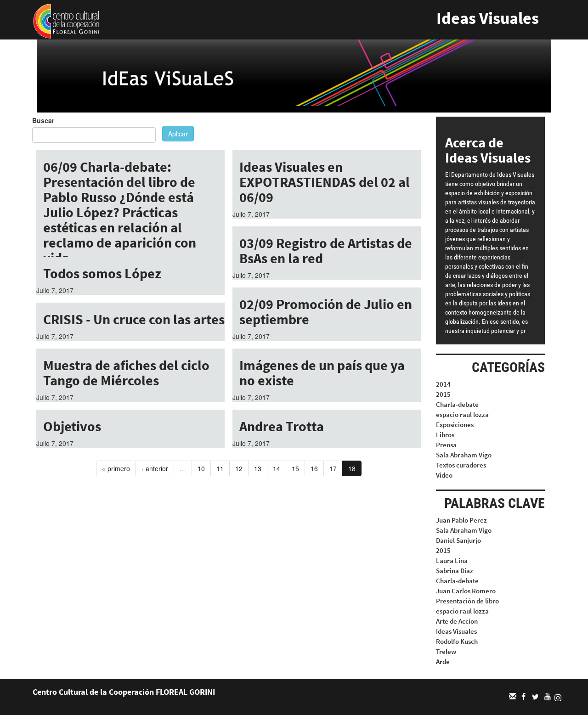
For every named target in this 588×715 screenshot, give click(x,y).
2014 (443, 384)
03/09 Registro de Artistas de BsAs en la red (325, 250)
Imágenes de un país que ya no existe (322, 372)
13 (257, 468)
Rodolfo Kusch (457, 641)
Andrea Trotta (281, 426)
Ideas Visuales (487, 18)
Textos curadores (461, 465)
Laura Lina (452, 560)
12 (239, 468)
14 (276, 468)
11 (220, 468)
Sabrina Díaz (454, 570)
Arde (443, 661)
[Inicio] (66, 20)
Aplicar (178, 133)
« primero (116, 468)
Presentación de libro (467, 601)
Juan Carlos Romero (466, 590)
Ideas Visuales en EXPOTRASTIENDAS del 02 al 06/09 (324, 182)
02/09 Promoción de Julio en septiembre (325, 311)
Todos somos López (102, 273)
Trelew (446, 651)
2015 (443, 394)
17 (333, 468)
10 (201, 468)
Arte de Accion (457, 621)
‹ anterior (154, 468)
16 (314, 468)
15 (295, 468)
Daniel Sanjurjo (458, 540)
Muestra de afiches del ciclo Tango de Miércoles (126, 372)
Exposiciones (455, 424)
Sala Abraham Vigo (464, 454)
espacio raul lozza (462, 414)
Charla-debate (457, 404)
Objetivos (72, 426)
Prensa (446, 444)
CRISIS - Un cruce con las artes (134, 319)
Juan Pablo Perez (461, 520)
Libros (445, 434)
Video (444, 475)
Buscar (43, 120)
